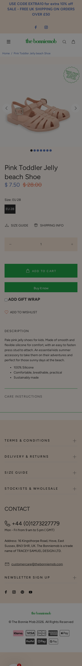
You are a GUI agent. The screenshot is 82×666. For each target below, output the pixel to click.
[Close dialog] (78, 317)
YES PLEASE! (54, 334)
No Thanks (54, 339)
